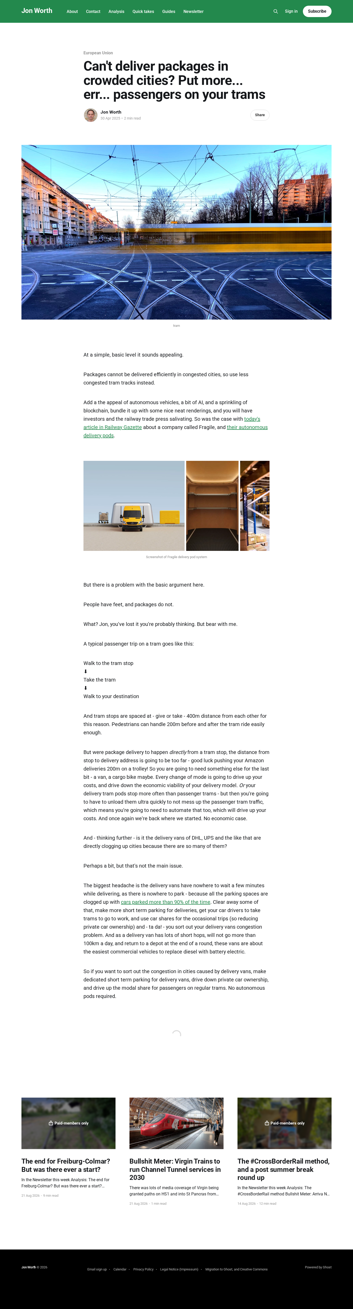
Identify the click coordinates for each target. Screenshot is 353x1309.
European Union (98, 52)
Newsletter (193, 11)
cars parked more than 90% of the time (165, 902)
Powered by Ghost (318, 1267)
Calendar (119, 1269)
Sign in (291, 11)
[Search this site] (276, 11)
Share (260, 115)
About (72, 11)
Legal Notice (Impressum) (179, 1269)
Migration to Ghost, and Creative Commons (236, 1269)
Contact (93, 11)
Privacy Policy (143, 1269)
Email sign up (97, 1269)
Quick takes (143, 11)
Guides (168, 11)
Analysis (116, 11)
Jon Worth (36, 10)
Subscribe (317, 11)
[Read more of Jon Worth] (90, 115)
